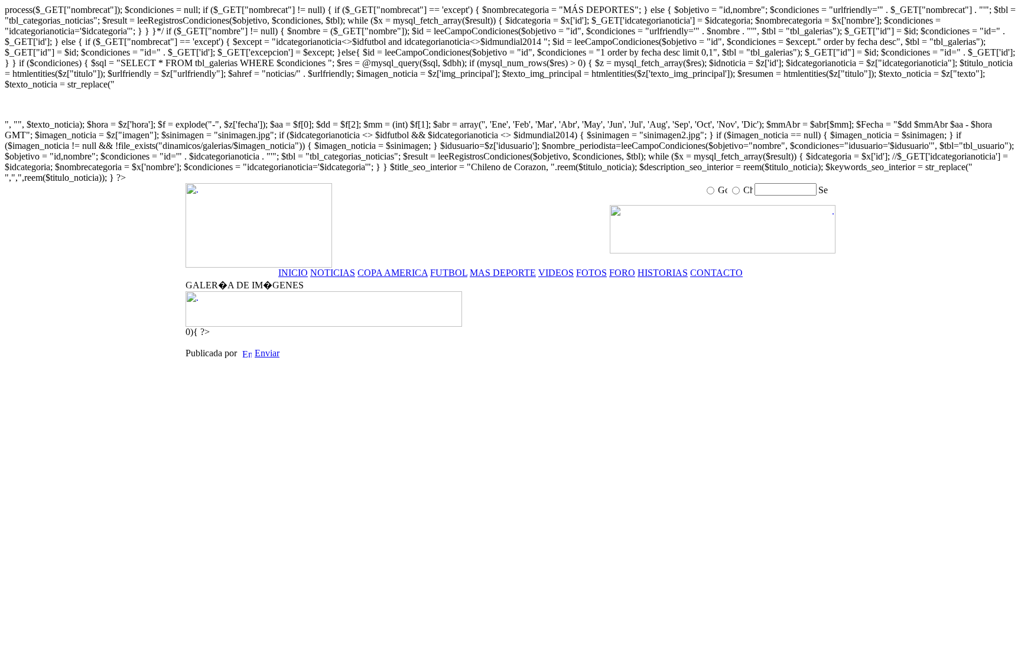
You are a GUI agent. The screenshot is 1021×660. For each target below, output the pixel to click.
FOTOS (591, 273)
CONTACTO (716, 273)
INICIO (293, 273)
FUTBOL (448, 273)
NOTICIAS (332, 273)
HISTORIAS (663, 273)
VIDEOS (556, 273)
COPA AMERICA (392, 273)
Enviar (267, 353)
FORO (622, 273)
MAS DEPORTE (503, 273)
